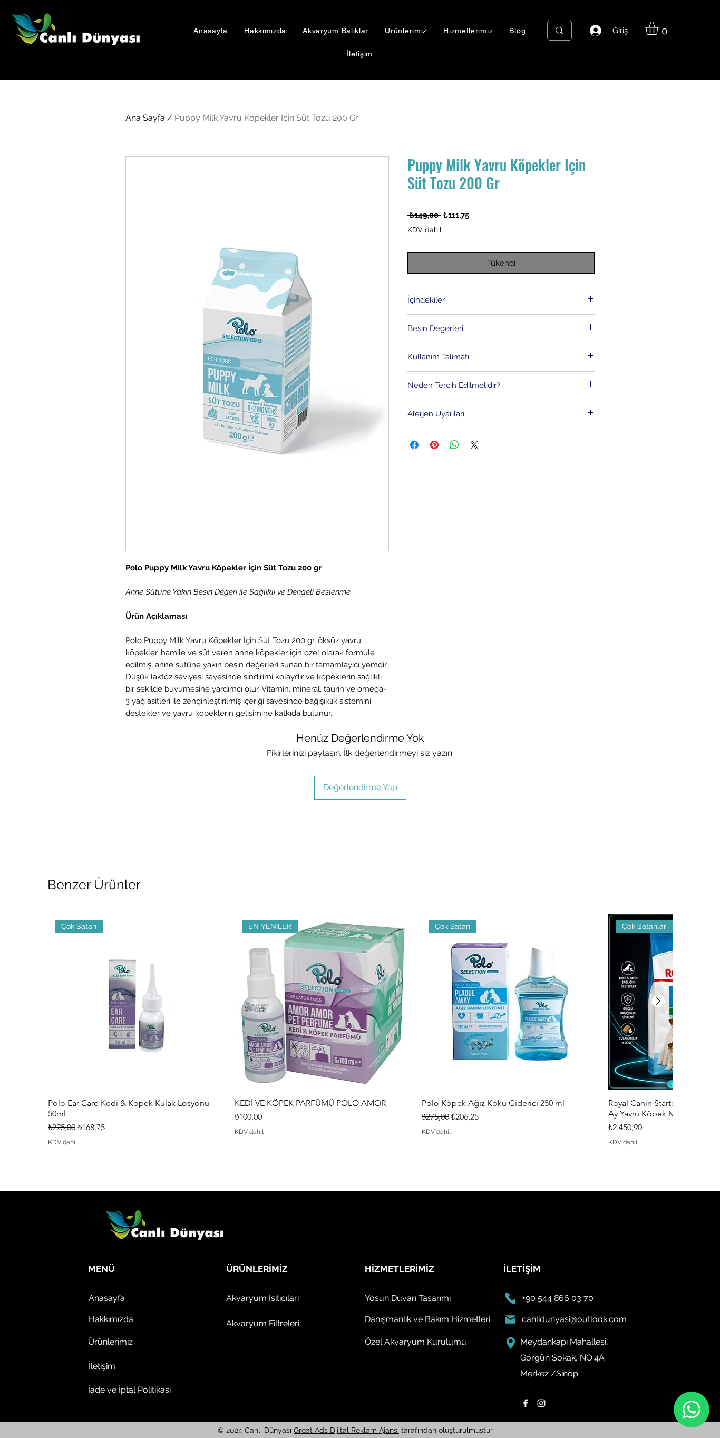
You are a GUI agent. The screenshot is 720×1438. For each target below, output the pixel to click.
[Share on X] (474, 445)
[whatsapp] (691, 1409)
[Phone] (510, 1298)
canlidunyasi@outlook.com (574, 1319)
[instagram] (541, 1403)
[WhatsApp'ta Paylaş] (454, 445)
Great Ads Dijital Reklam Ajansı (346, 1430)
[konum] (510, 1343)
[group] (360, 1030)
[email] (510, 1319)
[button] (336, 30)
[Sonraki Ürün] (658, 1001)
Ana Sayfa (145, 118)
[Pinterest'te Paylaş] (434, 445)
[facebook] (525, 1403)
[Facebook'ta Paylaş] (414, 445)
